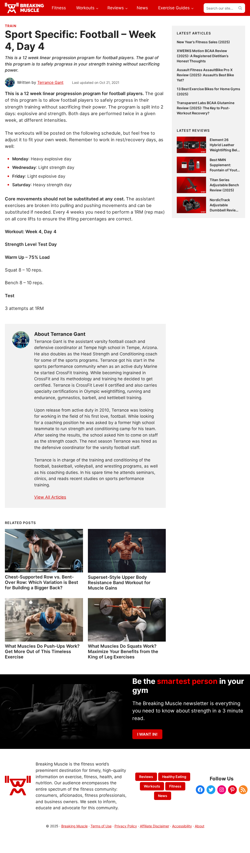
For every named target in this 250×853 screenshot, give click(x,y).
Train (10, 26)
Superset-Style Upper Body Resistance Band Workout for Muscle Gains (119, 582)
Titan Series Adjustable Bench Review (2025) (224, 185)
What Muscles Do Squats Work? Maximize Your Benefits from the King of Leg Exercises (123, 651)
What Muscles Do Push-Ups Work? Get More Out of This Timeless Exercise (42, 651)
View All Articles (50, 497)
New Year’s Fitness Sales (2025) (203, 42)
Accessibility (182, 826)
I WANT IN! (147, 734)
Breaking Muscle (74, 826)
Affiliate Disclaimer (154, 826)
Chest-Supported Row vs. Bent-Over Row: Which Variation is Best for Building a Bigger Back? (41, 582)
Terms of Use (101, 826)
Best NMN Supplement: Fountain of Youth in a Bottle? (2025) (224, 170)
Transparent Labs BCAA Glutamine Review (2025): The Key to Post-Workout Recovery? (205, 108)
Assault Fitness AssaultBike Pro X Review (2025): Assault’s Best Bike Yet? (205, 75)
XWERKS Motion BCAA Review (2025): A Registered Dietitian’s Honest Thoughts (203, 56)
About (199, 826)
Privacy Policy (126, 826)
